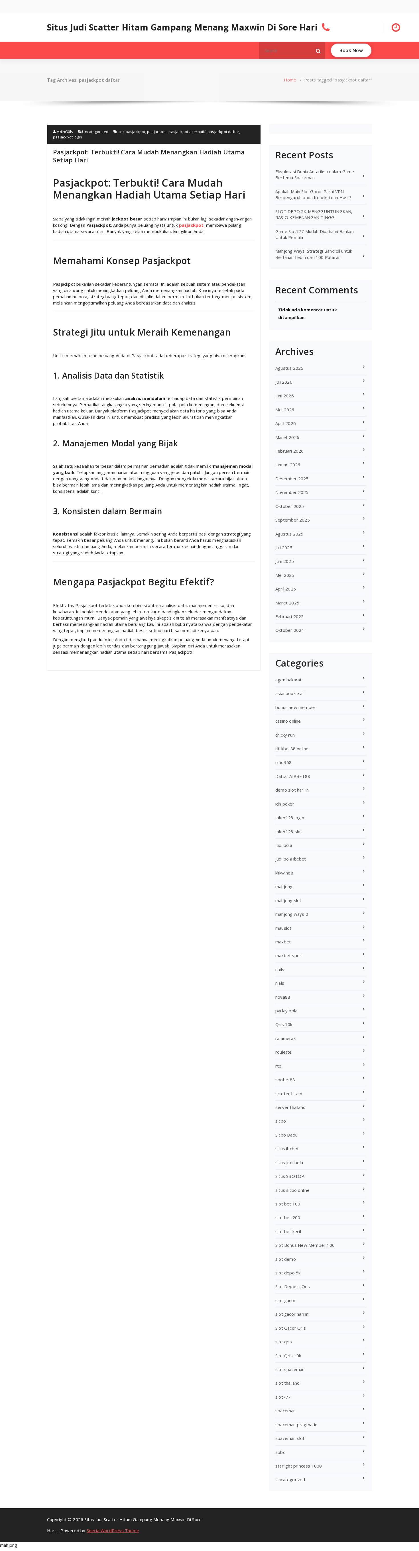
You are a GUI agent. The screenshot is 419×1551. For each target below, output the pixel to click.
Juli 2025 (283, 547)
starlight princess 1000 (298, 1466)
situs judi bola (289, 1162)
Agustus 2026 (289, 368)
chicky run (285, 735)
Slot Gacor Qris (290, 1328)
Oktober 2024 (289, 630)
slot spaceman (290, 1369)
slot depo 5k (287, 1273)
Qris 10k (283, 1024)
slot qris (283, 1341)
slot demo (285, 1259)
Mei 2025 (284, 575)
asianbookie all (289, 693)
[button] (318, 50)
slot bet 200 (287, 1217)
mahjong (283, 886)
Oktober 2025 (289, 506)
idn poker (284, 804)
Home (290, 80)
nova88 (282, 997)
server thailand (290, 1107)
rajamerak (285, 1038)
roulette (283, 1052)
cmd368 (283, 762)
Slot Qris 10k (288, 1355)
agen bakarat (288, 679)
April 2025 (285, 589)
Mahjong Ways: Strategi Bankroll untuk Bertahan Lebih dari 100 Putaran (313, 254)
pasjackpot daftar (223, 131)
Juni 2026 (284, 396)
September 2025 (292, 520)
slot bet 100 (287, 1204)
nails (279, 969)
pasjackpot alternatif (187, 131)
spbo (280, 1452)
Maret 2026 (287, 437)
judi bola (283, 845)
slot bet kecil (288, 1231)
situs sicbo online (292, 1190)
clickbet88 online (291, 748)
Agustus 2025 (289, 534)
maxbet (283, 942)
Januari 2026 (287, 464)
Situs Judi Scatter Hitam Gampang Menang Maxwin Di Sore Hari (182, 27)
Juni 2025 (284, 561)
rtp (278, 1066)
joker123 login (289, 817)
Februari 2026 (289, 451)
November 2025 (292, 492)
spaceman (285, 1410)
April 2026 (285, 423)
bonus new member (295, 707)
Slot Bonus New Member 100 (305, 1245)
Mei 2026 (284, 409)
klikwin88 (284, 873)
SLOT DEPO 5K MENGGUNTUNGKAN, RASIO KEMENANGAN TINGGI (314, 214)
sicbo (280, 1121)
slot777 (283, 1397)
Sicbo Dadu (286, 1135)
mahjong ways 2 (291, 914)
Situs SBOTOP (289, 1176)
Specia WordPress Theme (113, 1530)
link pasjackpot (132, 131)
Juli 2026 (283, 382)
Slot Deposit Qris (292, 1286)
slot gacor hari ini (292, 1314)
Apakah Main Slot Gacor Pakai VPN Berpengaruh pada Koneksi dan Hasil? (313, 194)
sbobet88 (285, 1079)
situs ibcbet (287, 1148)
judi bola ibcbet (290, 859)
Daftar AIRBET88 (292, 776)
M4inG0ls (64, 131)
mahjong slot (288, 900)
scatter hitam (288, 1093)
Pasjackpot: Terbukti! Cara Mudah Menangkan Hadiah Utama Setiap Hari (149, 156)
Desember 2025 (292, 478)
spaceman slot (290, 1438)
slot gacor (285, 1300)
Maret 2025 (287, 603)
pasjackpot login (67, 137)
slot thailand (287, 1383)
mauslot (283, 928)
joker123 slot (288, 831)
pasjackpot (157, 131)
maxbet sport (289, 955)
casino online (288, 721)
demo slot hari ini (292, 790)
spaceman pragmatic (296, 1424)
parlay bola (286, 1010)
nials (279, 983)
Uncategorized (95, 131)
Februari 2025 (289, 616)
